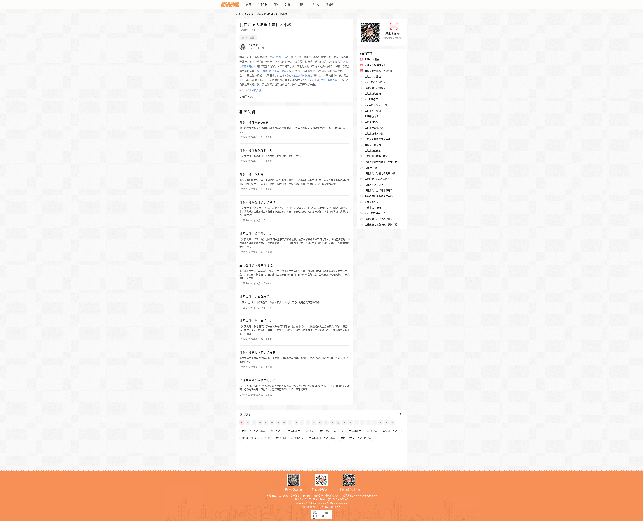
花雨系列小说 (372, 202)
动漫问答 (248, 14)
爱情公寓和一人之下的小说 (289, 438)
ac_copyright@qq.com (366, 495)
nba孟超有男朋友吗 (375, 213)
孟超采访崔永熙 (373, 150)
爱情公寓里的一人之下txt (301, 431)
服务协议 (306, 495)
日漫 (276, 4)
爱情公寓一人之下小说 (253, 431)
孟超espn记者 (372, 59)
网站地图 (271, 495)
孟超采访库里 (372, 116)
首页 (248, 4)
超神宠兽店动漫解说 (375, 88)
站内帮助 (283, 495)
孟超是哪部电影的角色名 (377, 139)
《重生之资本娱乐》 (301, 75)
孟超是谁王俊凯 (373, 110)
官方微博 (295, 495)
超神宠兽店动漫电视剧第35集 (380, 173)
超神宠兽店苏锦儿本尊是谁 (379, 190)
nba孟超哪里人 (372, 99)
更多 (399, 414)
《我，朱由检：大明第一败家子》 (273, 71)
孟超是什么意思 (373, 145)
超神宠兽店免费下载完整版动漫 (381, 224)
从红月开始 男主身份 (375, 65)
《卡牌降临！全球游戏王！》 (329, 80)
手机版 (329, 4)
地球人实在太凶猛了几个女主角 (381, 162)
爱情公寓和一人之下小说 (322, 438)
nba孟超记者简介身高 (376, 105)
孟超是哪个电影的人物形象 (379, 71)
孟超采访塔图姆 (373, 93)
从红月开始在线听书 (375, 184)
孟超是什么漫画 (373, 76)
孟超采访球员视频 (374, 133)
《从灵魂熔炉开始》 (279, 57)
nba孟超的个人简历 (375, 82)
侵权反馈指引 (332, 495)
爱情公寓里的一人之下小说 (363, 431)
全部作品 (262, 4)
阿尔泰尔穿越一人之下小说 (256, 438)
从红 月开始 (371, 167)
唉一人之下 (276, 431)
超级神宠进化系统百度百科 (379, 196)
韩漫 (287, 4)
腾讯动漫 (230, 4)
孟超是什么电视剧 (374, 127)
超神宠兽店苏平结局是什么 (379, 219)
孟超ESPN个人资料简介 (377, 179)
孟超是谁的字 (372, 122)
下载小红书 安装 (373, 207)
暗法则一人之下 (391, 431)
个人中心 (314, 4)
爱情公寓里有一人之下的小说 (356, 438)
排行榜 (299, 4)
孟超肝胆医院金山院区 (376, 156)
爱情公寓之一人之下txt (331, 431)
